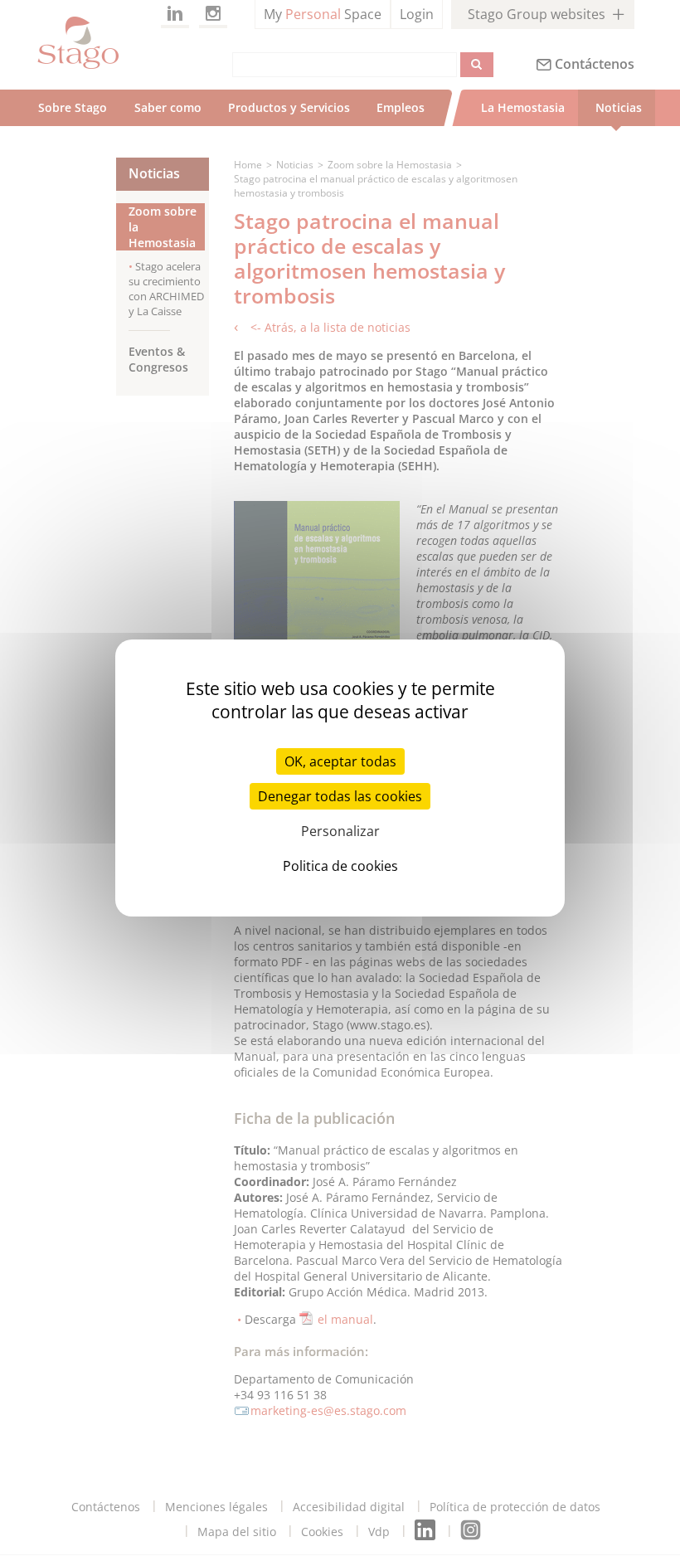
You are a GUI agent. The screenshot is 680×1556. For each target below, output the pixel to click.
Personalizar (340, 831)
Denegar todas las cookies (340, 796)
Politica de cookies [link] (340, 866)
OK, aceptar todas (340, 761)
